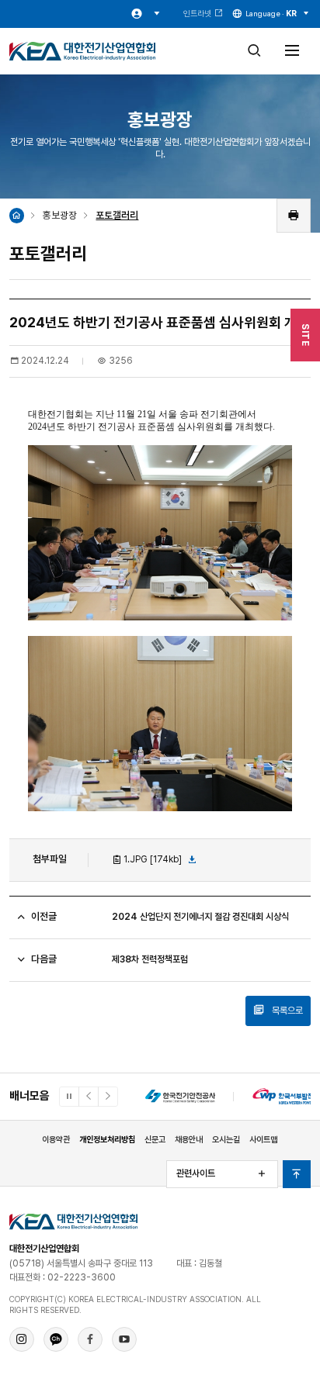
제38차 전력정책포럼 (150, 959)
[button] (88, 1097)
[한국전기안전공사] (179, 1096)
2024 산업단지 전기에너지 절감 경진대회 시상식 (200, 916)
